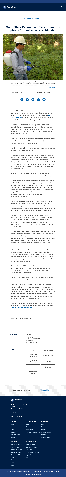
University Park (33, 367)
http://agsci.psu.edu (31, 342)
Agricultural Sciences (33, 18)
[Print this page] (44, 99)
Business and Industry (33, 361)
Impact (33, 350)
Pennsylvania (48, 350)
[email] (38, 99)
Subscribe (43, 390)
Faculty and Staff (48, 355)
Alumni (48, 361)
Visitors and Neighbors (33, 355)
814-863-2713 (36, 339)
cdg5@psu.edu (30, 337)
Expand (51, 87)
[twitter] (27, 99)
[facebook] (21, 99)
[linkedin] (32, 99)
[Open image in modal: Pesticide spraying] (33, 57)
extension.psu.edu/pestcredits (21, 308)
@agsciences (30, 340)
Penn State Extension (18, 85)
